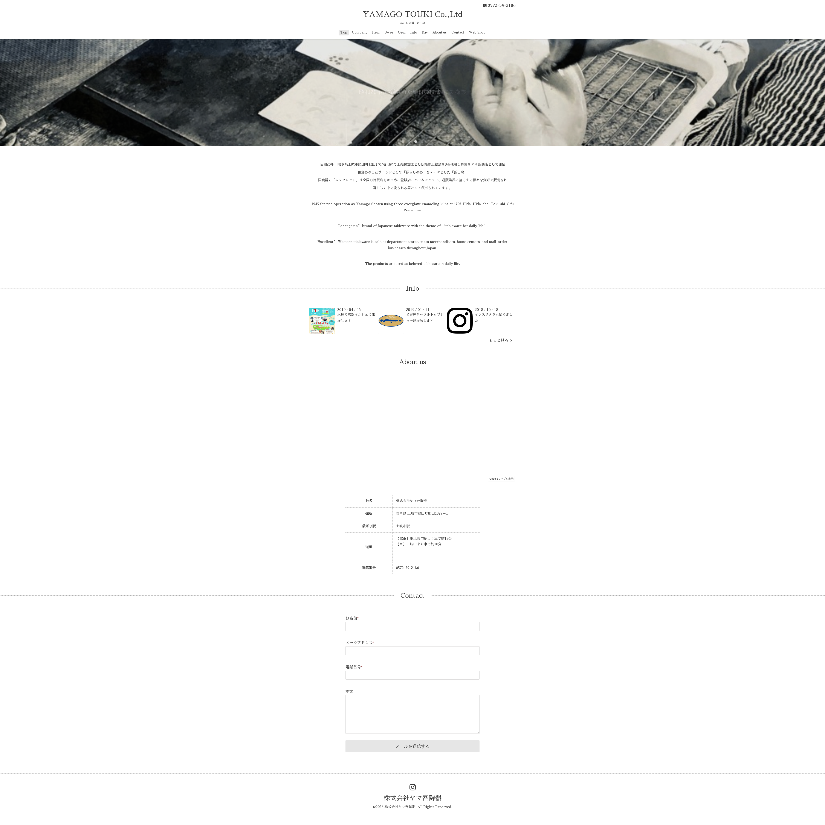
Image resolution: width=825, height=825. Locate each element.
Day (425, 32)
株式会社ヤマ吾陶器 (412, 798)
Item (376, 32)
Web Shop (477, 32)
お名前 (352, 618)
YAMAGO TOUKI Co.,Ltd (412, 14)
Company (359, 32)
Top (343, 32)
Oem (402, 32)
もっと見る (499, 340)
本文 (349, 692)
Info (413, 32)
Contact (457, 32)
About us (439, 32)
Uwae (388, 32)
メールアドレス (359, 643)
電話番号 (354, 667)
